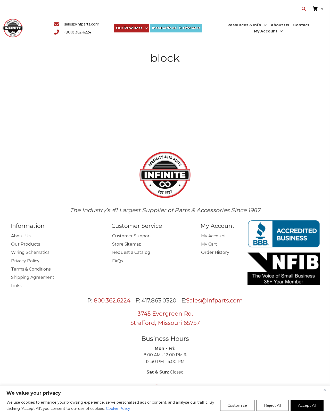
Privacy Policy (25, 260)
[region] (165, 400)
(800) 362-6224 (77, 32)
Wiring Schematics (30, 252)
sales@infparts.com (81, 24)
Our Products (25, 244)
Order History (215, 252)
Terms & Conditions (31, 269)
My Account (213, 235)
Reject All (272, 405)
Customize (237, 405)
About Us (20, 235)
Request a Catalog (131, 252)
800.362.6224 (112, 300)
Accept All (307, 405)
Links (16, 285)
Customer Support (131, 235)
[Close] (324, 390)
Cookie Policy (118, 408)
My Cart (209, 244)
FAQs (117, 260)
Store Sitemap (127, 244)
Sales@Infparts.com (214, 300)
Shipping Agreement (32, 277)
